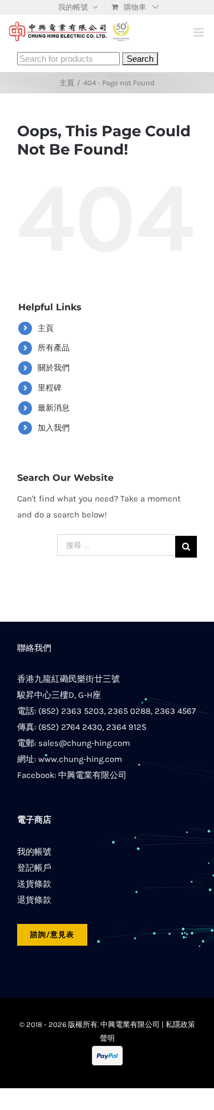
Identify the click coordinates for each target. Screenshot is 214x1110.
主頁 (46, 328)
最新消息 (54, 408)
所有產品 (54, 348)
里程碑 (50, 388)
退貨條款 (34, 900)
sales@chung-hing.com (84, 743)
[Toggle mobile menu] (199, 32)
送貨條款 (34, 884)
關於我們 (54, 368)
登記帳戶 (34, 868)
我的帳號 (34, 852)
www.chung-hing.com (80, 759)
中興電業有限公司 (92, 775)
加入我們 (54, 428)
